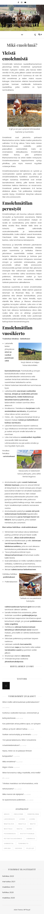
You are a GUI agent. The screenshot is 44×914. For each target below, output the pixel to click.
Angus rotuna (7, 767)
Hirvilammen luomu (22, 16)
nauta (19, 829)
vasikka (18, 848)
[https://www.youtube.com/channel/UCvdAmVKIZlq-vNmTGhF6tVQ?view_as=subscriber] (6, 685)
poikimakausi (10, 833)
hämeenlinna (33, 814)
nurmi (29, 829)
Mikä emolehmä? (9, 761)
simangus (31, 838)
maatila (22, 824)
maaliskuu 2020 (8, 897)
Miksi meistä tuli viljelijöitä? (13, 794)
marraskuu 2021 (8, 881)
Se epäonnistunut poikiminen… (14, 800)
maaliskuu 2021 (8, 887)
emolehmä (18, 814)
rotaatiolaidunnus (13, 838)
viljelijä (30, 848)
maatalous (9, 824)
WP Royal (26, 910)
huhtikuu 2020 (8, 892)
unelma (7, 848)
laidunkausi (9, 819)
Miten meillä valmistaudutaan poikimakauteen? (20, 702)
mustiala (8, 829)
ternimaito (23, 843)
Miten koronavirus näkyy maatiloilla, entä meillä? (21, 772)
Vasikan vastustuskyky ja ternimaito (16, 734)
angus (7, 814)
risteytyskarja (27, 833)
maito (33, 824)
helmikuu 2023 (8, 876)
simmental (9, 843)
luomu (32, 819)
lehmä (22, 819)
